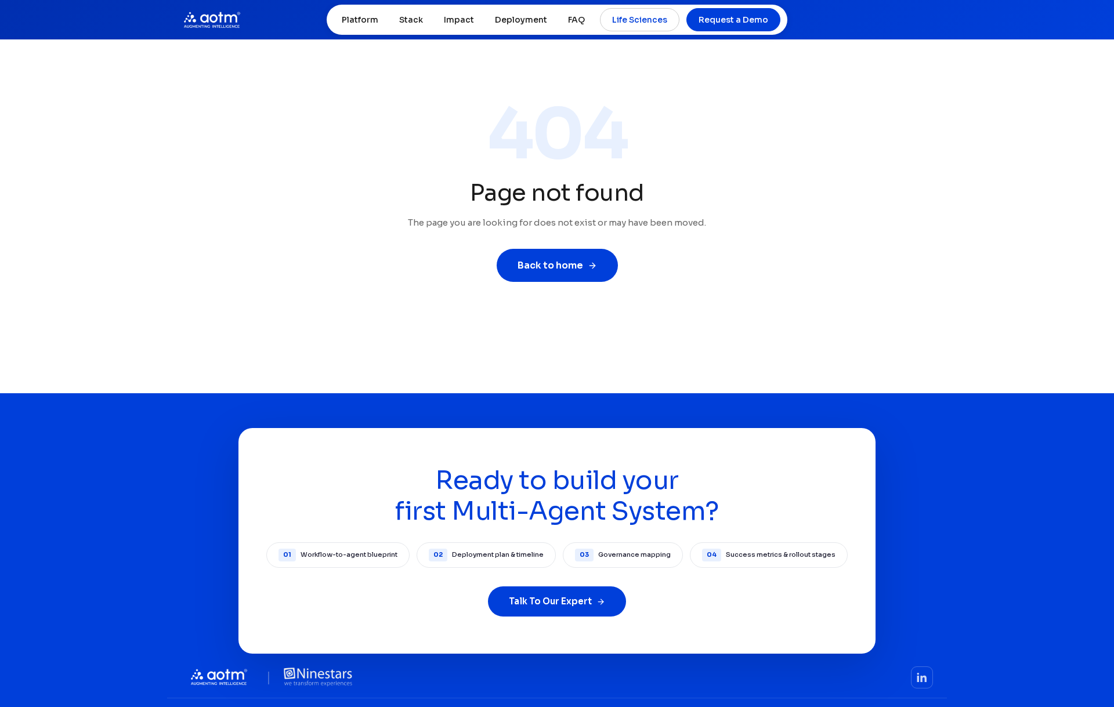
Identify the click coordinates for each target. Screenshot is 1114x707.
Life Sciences (639, 19)
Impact (459, 19)
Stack (411, 19)
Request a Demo (733, 19)
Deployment (521, 19)
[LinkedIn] (922, 677)
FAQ (576, 19)
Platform (360, 19)
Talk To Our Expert (550, 601)
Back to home (550, 265)
